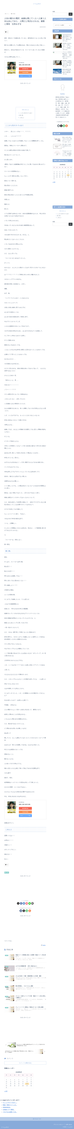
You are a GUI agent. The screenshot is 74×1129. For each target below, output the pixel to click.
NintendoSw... (7, 1107)
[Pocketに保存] (26, 903)
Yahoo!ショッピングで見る (25, 76)
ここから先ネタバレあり (26, 113)
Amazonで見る (25, 72)
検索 (54, 11)
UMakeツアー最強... (9, 1109)
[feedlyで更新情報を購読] (27, 911)
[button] (32, 903)
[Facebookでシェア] (21, 903)
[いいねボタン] (6, 32)
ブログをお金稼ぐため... (10, 1112)
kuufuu (62, 94)
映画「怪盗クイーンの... (10, 1105)
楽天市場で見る (25, 68)
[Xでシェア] (18, 903)
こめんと (22, 117)
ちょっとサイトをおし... (10, 1102)
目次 (23, 109)
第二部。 (22, 115)
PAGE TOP (37, 1119)
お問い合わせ (69, 1124)
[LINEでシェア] (29, 903)
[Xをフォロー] (24, 911)
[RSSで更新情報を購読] (29, 911)
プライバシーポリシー (59, 1124)
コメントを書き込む (25, 1063)
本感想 (7, 872)
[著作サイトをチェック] (21, 911)
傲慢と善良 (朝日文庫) (24, 64)
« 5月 (5, 1091)
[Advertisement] (25, 94)
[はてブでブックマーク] (24, 903)
